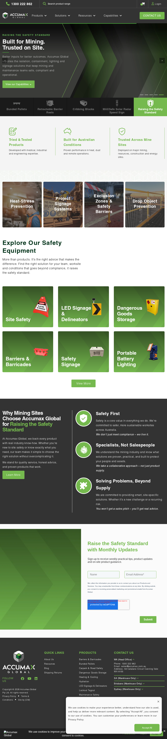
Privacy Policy (9, 696)
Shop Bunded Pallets (17, 79)
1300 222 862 (129, 663)
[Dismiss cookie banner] (158, 701)
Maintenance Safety (89, 694)
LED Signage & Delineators (93, 686)
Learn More (13, 474)
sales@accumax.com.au (133, 666)
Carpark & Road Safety (91, 668)
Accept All (147, 727)
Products (38, 15)
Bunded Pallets (87, 663)
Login (157, 3)
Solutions (61, 15)
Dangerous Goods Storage (92, 672)
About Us (49, 659)
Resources (85, 15)
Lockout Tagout (87, 690)
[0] (143, 3)
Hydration (84, 681)
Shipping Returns (53, 672)
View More (83, 383)
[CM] (27, 700)
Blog (46, 668)
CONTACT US (152, 15)
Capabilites (111, 15)
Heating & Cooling (88, 677)
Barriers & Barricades (90, 659)
